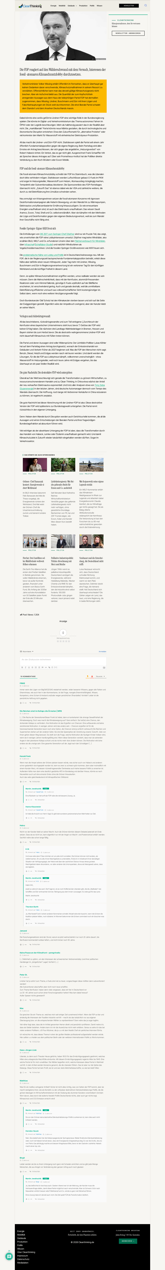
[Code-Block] (46, 667)
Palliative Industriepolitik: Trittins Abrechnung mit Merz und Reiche (62, 561)
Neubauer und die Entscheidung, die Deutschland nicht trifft (91, 561)
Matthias (39, 1113)
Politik (20, 1245)
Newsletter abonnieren (128, 33)
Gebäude (21, 1238)
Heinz (37, 852)
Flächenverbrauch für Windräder (90, 241)
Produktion (22, 1241)
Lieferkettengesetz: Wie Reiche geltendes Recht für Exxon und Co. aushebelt (63, 485)
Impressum (22, 1255)
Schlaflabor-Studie (43, 244)
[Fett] (22, 667)
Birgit (37, 1182)
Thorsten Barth (32, 907)
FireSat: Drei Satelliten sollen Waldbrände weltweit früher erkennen (34, 561)
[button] (76, 6)
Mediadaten (22, 1262)
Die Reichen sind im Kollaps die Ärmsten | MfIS (41, 711)
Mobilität (21, 1234)
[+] (55, 667)
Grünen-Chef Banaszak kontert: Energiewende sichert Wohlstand (34, 485)
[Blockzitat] (42, 667)
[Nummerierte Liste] (35, 667)
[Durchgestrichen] (32, 667)
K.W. (37, 881)
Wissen (20, 1248)
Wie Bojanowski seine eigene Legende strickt (91, 483)
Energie (20, 1231)
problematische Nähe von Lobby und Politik (43, 255)
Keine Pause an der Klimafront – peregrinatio (40, 953)
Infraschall (29, 244)
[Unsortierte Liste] (39, 667)
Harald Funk (39, 792)
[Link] (49, 667)
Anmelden (102, 651)
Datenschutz (23, 1259)
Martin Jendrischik (33, 789)
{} (52, 667)
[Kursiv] (25, 667)
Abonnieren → (128, 1241)
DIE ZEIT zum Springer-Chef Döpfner (57, 234)
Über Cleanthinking (26, 1252)
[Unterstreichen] (29, 667)
